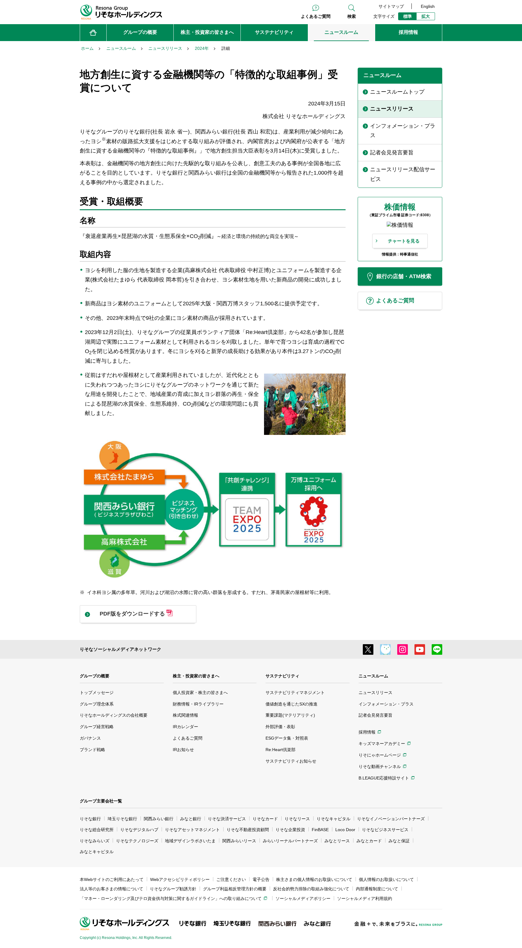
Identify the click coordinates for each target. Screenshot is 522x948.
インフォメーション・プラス (386, 704)
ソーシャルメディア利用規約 (364, 898)
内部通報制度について (377, 888)
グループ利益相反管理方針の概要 (234, 888)
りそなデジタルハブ (139, 829)
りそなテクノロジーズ (137, 840)
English (428, 6)
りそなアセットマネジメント (192, 829)
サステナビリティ (282, 675)
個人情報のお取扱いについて (386, 879)
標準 (407, 16)
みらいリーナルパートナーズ (290, 840)
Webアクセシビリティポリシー (180, 879)
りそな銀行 (90, 818)
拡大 (425, 16)
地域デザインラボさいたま (190, 840)
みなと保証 (399, 840)
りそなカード (265, 818)
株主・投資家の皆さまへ (196, 675)
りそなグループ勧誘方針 (173, 888)
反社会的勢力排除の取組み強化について (311, 888)
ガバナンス (90, 738)
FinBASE (320, 829)
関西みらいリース (239, 840)
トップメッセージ (97, 692)
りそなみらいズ (94, 840)
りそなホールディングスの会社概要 (113, 715)
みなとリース (337, 840)
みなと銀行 (190, 818)
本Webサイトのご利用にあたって (111, 879)
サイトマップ (391, 6)
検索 (351, 16)
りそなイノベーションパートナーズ (391, 818)
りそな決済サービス (227, 818)
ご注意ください (231, 879)
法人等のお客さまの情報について (111, 888)
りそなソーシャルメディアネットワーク (120, 649)
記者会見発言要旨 (375, 715)
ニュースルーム (373, 675)
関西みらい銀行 (158, 818)
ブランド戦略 (92, 749)
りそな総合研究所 (97, 829)
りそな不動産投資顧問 (248, 829)
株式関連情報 (185, 715)
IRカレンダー (185, 726)
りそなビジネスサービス (385, 829)
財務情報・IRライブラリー (198, 704)
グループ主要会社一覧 (101, 801)
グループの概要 (94, 675)
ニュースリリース (375, 692)
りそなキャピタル (333, 818)
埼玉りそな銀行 (122, 818)
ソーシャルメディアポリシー (303, 898)
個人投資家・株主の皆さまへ (200, 692)
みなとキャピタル (97, 851)
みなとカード (369, 840)
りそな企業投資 (290, 829)
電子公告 (261, 879)
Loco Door (345, 829)
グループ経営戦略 (97, 726)
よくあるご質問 (315, 16)
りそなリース (297, 818)
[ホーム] (93, 32)
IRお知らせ (183, 749)
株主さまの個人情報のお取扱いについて (314, 879)
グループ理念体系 (97, 704)
